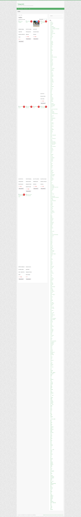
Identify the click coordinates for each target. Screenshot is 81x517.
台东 (51, 394)
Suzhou (51, 317)
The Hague (51, 330)
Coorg (51, 85)
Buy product (21, 41)
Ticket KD (21, 4)
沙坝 (51, 447)
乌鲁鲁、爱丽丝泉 (52, 372)
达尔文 (51, 489)
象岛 (51, 485)
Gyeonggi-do (52, 129)
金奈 (51, 492)
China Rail (51, 79)
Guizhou (51, 128)
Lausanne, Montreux (53, 200)
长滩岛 (51, 494)
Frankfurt (51, 110)
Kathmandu (51, 179)
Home (19, 15)
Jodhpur (51, 171)
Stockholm (51, 310)
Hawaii (51, 139)
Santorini (51, 292)
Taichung (51, 321)
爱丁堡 (51, 459)
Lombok (51, 207)
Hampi (51, 132)
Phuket (51, 268)
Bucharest (51, 63)
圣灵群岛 (51, 403)
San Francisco (52, 291)
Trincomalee (52, 335)
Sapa (51, 295)
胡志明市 (51, 475)
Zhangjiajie (51, 364)
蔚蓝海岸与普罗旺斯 (53, 483)
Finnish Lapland (52, 105)
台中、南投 (51, 395)
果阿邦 (51, 440)
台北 (51, 396)
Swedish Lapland (52, 319)
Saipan (51, 287)
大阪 (51, 407)
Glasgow (51, 120)
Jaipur (51, 164)
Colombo (51, 84)
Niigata (51, 249)
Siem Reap (51, 302)
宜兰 (51, 412)
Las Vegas (51, 199)
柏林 (51, 441)
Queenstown (52, 278)
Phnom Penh (52, 266)
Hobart (51, 145)
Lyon (51, 214)
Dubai (51, 95)
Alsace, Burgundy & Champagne (54, 28)
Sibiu (51, 301)
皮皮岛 (51, 466)
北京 (51, 390)
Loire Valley (51, 206)
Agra (51, 25)
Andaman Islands (52, 33)
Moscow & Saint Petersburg (54, 234)
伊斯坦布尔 (51, 379)
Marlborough (52, 222)
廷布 (51, 421)
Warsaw (51, 351)
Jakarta (51, 166)
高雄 (51, 508)
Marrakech (51, 223)
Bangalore (51, 42)
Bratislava (51, 59)
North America (52, 250)
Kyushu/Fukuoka (52, 196)
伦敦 (51, 380)
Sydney (51, 320)
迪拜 (51, 490)
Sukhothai (51, 313)
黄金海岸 (51, 509)
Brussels (51, 62)
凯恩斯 (51, 386)
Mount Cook (52, 235)
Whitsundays (52, 354)
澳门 (51, 457)
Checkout (21, 8)
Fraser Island (52, 111)
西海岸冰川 (51, 484)
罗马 (51, 474)
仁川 (51, 377)
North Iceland (52, 251)
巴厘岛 (51, 414)
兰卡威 (51, 381)
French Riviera (52, 112)
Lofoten (51, 205)
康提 (51, 420)
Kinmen (51, 182)
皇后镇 (51, 465)
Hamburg (51, 131)
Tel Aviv (51, 328)
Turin (51, 337)
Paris (51, 260)
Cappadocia (52, 70)
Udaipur (51, 338)
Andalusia (51, 32)
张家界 (51, 422)
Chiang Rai (51, 76)
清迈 (51, 455)
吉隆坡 (51, 398)
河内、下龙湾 (52, 449)
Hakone (51, 130)
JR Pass (51, 173)
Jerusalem (51, 170)
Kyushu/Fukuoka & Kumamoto (54, 197)
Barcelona (51, 44)
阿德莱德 (51, 498)
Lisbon (51, 201)
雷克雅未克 (51, 501)
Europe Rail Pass (52, 104)
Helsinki (51, 140)
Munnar (51, 239)
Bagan (51, 37)
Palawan (51, 259)
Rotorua (51, 282)
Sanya (51, 293)
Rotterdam (51, 283)
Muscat (51, 240)
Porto (51, 274)
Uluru (51, 339)
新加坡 (51, 430)
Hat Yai (51, 137)
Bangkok (51, 43)
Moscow (51, 233)
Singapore (51, 304)
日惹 (51, 433)
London (51, 209)
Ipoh (51, 162)
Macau (51, 215)
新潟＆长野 (51, 432)
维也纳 (51, 473)
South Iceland (52, 308)
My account (26, 8)
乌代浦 (51, 371)
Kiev (51, 181)
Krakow (51, 192)
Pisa (51, 269)
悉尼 (51, 423)
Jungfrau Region (52, 174)
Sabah (51, 285)
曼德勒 (51, 438)
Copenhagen (52, 86)
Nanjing (51, 242)
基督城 (51, 405)
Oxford (51, 258)
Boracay (51, 54)
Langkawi (51, 198)
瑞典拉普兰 (51, 464)
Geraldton (51, 119)
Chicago (51, 78)
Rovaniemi (51, 284)
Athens (51, 35)
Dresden (51, 94)
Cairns (51, 67)
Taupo (51, 327)
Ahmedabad (52, 26)
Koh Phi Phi (52, 188)
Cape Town (51, 69)
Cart (18, 8)
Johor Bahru (52, 172)
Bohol (51, 53)
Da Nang (51, 88)
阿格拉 (51, 499)
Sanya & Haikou (52, 294)
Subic (51, 311)
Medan (51, 225)
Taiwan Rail (51, 326)
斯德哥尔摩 (51, 429)
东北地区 (51, 370)
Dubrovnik (51, 97)
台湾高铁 (51, 397)
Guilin (51, 127)
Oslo (51, 257)
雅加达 (51, 500)
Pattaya (51, 261)
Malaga (51, 217)
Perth (51, 265)
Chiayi (51, 77)
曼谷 (51, 439)
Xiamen (51, 356)
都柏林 (51, 491)
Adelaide (51, 24)
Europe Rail (51, 103)
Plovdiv (51, 270)
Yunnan (51, 362)
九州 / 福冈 (51, 373)
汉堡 (51, 446)
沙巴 (51, 448)
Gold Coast (51, 122)
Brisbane (51, 60)
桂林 (51, 442)
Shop (29, 8)
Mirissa (51, 232)
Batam (51, 45)
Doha (51, 93)
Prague (51, 275)
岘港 (51, 413)
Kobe (51, 183)
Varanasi (51, 345)
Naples (51, 243)
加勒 (51, 388)
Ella (50, 102)
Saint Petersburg (52, 286)
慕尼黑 (51, 424)
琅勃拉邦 (51, 463)
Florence (51, 106)
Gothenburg (51, 123)
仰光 (51, 378)
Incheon (51, 155)
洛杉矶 (51, 450)
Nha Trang (51, 248)
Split (51, 309)
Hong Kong (51, 149)
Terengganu (51, 329)
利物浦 (51, 387)
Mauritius (51, 224)
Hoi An (51, 147)
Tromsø (51, 336)
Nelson (51, 244)
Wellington (51, 353)
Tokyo (51, 334)
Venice (51, 346)
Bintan (51, 52)
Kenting (51, 180)
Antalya (51, 34)
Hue (50, 153)
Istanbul (51, 163)
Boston (51, 58)
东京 (51, 369)
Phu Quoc (51, 267)
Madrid (51, 216)
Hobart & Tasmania (53, 146)
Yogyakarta (51, 360)
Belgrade (51, 50)
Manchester (52, 218)
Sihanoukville (52, 303)
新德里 (51, 431)
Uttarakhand (52, 343)
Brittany (51, 61)
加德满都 (51, 389)
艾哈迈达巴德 (52, 476)
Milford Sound (52, 231)
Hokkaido (51, 148)
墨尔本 (51, 406)
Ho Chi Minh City (52, 144)
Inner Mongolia (52, 157)
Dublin (51, 96)
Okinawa (51, 252)
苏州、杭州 (51, 481)
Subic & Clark (52, 312)
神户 (51, 467)
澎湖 (51, 456)
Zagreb (51, 363)
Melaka (51, 226)
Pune (51, 276)
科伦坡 (51, 468)
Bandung (51, 41)
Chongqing (51, 80)
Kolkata (51, 190)
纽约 (51, 472)
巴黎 (51, 415)
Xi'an (51, 355)
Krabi (51, 191)
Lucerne (51, 213)
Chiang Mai (51, 75)
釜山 (51, 493)
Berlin (51, 51)
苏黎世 (51, 482)
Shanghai (51, 300)
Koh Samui (51, 189)
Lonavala (51, 208)
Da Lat (51, 87)
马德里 (51, 507)
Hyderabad (51, 154)
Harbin (51, 136)
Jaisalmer (51, 165)
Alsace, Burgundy (52, 27)
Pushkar (51, 277)
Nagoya (51, 241)
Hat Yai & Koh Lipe (53, 138)
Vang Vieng (51, 344)
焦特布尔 (51, 458)
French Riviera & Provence (54, 113)
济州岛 (51, 451)
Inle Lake (51, 156)
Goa (50, 121)
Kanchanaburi (52, 175)
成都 (51, 425)
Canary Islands (52, 68)
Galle (51, 114)
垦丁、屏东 (51, 404)
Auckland (51, 36)
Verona (51, 347)
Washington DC (52, 352)
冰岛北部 (51, 382)
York (51, 361)
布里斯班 (51, 416)
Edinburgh (51, 101)
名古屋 (51, 399)
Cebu (51, 71)
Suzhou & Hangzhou (53, 318)
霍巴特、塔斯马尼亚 (53, 502)
